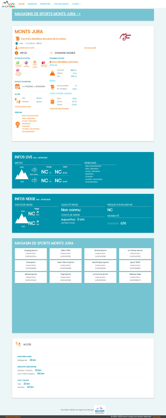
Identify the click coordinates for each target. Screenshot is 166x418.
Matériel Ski (32, 4)
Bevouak (157, 416)
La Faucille (26, 126)
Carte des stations (61, 4)
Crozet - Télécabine (29, 121)
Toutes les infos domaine (59, 108)
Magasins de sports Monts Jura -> (48, 13)
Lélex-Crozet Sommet (30, 115)
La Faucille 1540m (28, 131)
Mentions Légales (13, 416)
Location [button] (75, 4)
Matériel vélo (45, 4)
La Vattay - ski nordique (30, 129)
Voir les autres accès (23, 106)
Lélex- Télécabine (28, 118)
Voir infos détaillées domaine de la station (43, 38)
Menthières (26, 123)
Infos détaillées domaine (65, 61)
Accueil (21, 4)
